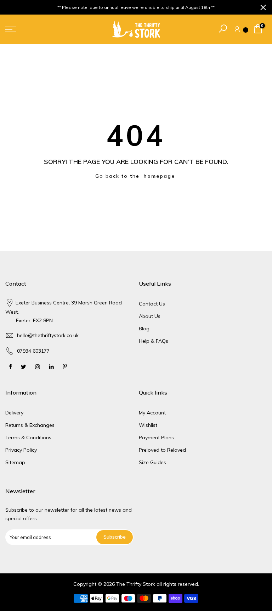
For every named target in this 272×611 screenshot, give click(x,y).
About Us (149, 316)
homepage (159, 176)
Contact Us (152, 304)
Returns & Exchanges (30, 425)
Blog (144, 328)
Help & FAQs (153, 341)
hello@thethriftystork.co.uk (48, 335)
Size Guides (152, 462)
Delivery (14, 412)
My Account (152, 412)
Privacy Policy (21, 450)
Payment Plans (156, 437)
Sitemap (15, 462)
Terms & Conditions (28, 437)
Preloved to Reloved (162, 450)
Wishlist (148, 425)
